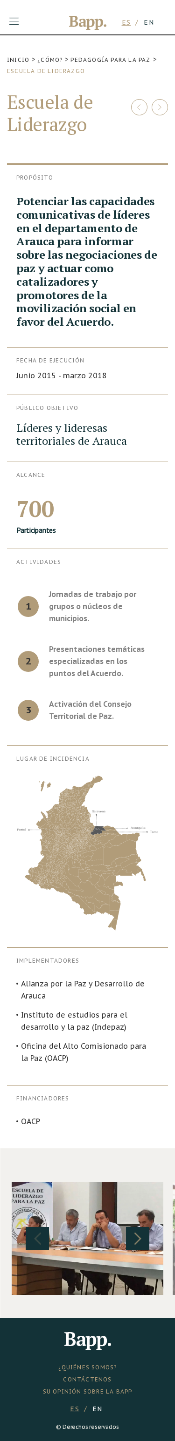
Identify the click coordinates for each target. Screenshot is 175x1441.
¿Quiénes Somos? (87, 1367)
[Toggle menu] (14, 21)
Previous (37, 1238)
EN (149, 22)
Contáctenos (87, 1379)
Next (137, 1238)
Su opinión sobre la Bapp (88, 1391)
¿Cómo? (50, 59)
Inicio (18, 59)
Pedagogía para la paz (110, 59)
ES (126, 22)
